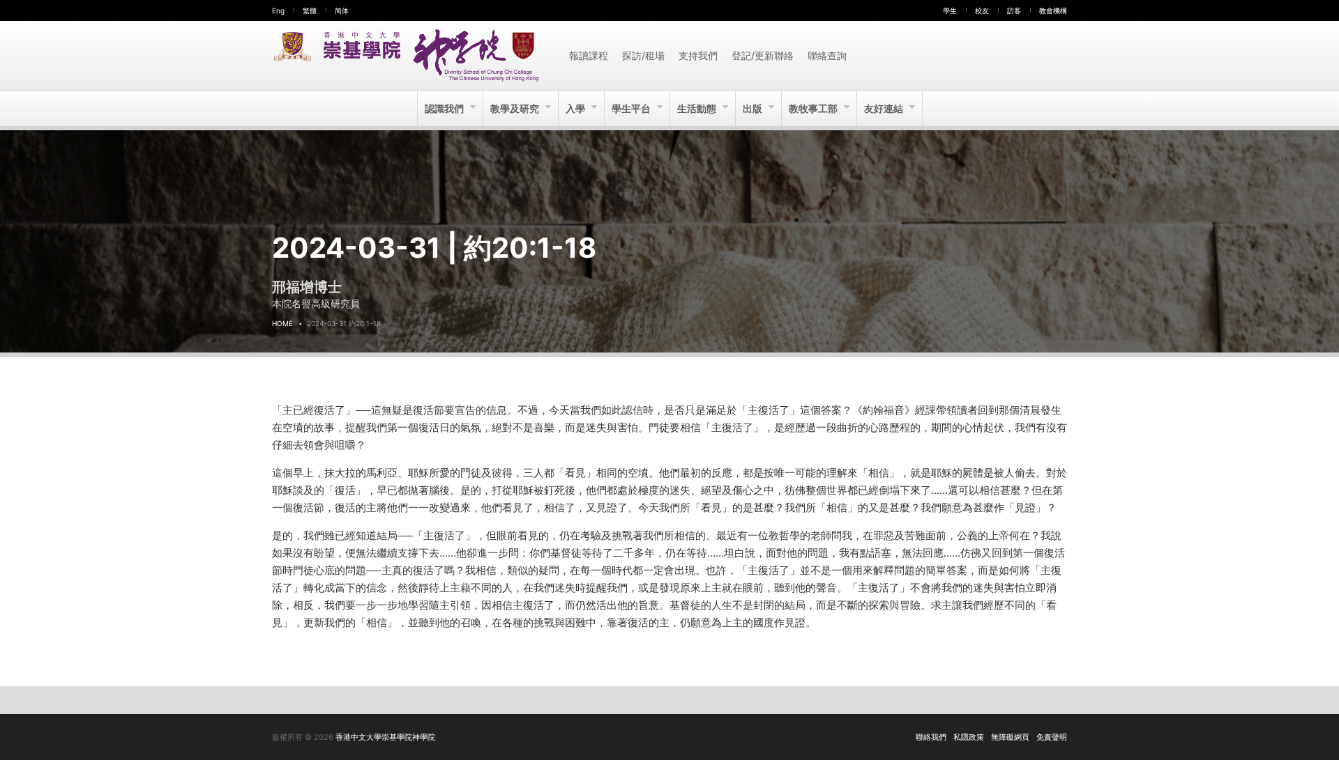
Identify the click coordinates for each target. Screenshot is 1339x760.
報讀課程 (588, 55)
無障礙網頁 (1010, 737)
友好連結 (884, 108)
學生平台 (632, 108)
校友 (982, 10)
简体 (342, 10)
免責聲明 (1051, 737)
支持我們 (698, 55)
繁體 (310, 10)
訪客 (1014, 10)
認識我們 (445, 108)
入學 (576, 108)
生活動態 (697, 108)
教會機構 (1053, 10)
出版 (753, 108)
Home (282, 323)
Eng (278, 10)
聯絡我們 (931, 737)
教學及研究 (515, 108)
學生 (950, 10)
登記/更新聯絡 (763, 55)
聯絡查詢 (827, 55)
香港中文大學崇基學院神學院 (385, 737)
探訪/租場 (643, 55)
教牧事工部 (814, 108)
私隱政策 (968, 737)
